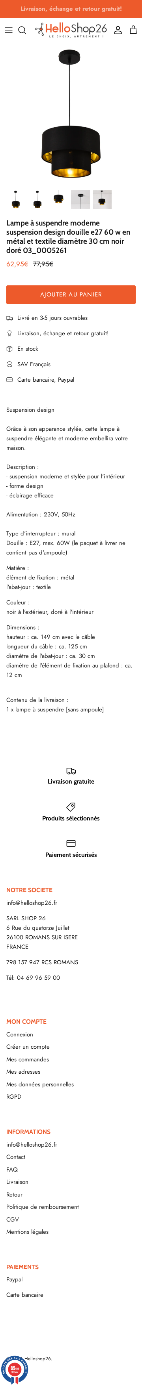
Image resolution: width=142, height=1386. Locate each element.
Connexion (19, 1034)
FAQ (12, 1169)
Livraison (17, 1182)
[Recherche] (26, 30)
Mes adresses (23, 1071)
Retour (14, 1194)
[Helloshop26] (71, 30)
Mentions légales (27, 1231)
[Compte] (116, 30)
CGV (12, 1219)
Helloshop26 (37, 1358)
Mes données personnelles (40, 1084)
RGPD (13, 1096)
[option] (71, 113)
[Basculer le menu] (8, 30)
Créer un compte (28, 1046)
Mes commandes (27, 1059)
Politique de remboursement (42, 1206)
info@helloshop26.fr (31, 903)
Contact (15, 1157)
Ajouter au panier (71, 294)
